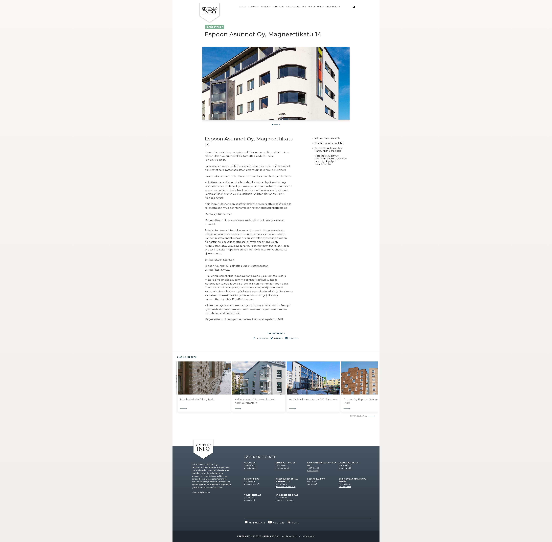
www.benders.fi (282, 468)
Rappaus (278, 6)
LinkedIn (294, 338)
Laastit (266, 6)
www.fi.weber (345, 487)
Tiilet (243, 6)
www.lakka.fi (312, 470)
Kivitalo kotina (296, 6)
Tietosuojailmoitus (201, 492)
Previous (173, 386)
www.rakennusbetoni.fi (285, 487)
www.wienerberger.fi (284, 500)
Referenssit (316, 6)
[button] (272, 124)
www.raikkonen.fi (251, 484)
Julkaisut (332, 6)
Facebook (262, 338)
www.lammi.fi (345, 468)
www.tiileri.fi (249, 500)
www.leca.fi (312, 484)
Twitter (278, 338)
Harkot (254, 6)
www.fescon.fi (250, 468)
